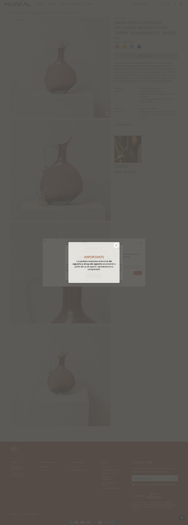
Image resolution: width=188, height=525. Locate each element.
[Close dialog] (116, 245)
